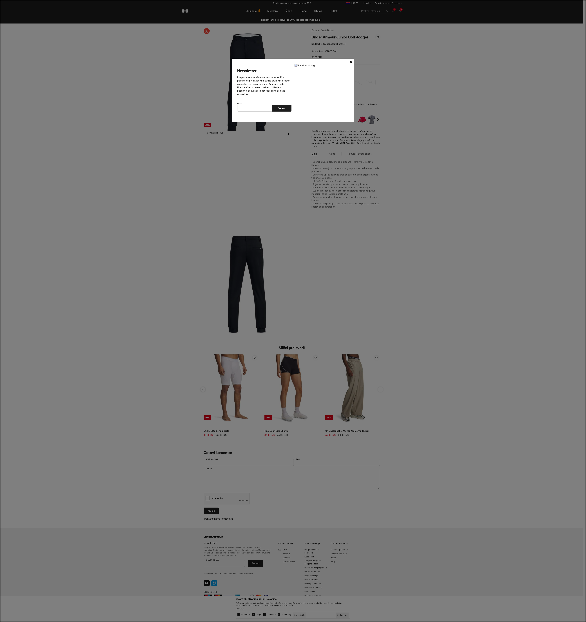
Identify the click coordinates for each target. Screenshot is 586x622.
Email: (239, 104)
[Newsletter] (305, 65)
